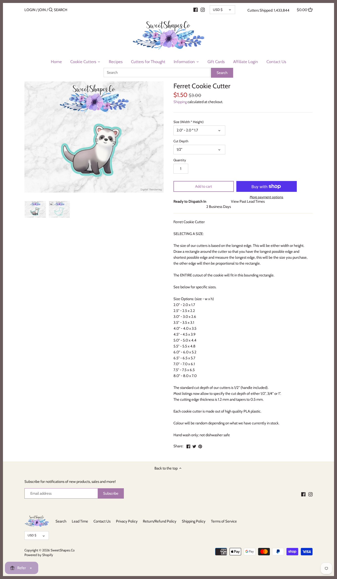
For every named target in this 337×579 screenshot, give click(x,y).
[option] (35, 209)
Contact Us (102, 521)
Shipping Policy (194, 521)
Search (61, 521)
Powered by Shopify (38, 555)
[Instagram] (203, 9)
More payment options (266, 197)
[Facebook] (195, 9)
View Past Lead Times (248, 201)
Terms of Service (224, 521)
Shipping (180, 102)
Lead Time (80, 521)
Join (42, 10)
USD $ (218, 10)
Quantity (179, 160)
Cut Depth (180, 141)
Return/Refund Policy (159, 521)
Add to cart (203, 186)
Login (30, 10)
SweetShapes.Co (63, 550)
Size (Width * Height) (188, 122)
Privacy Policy (127, 521)
